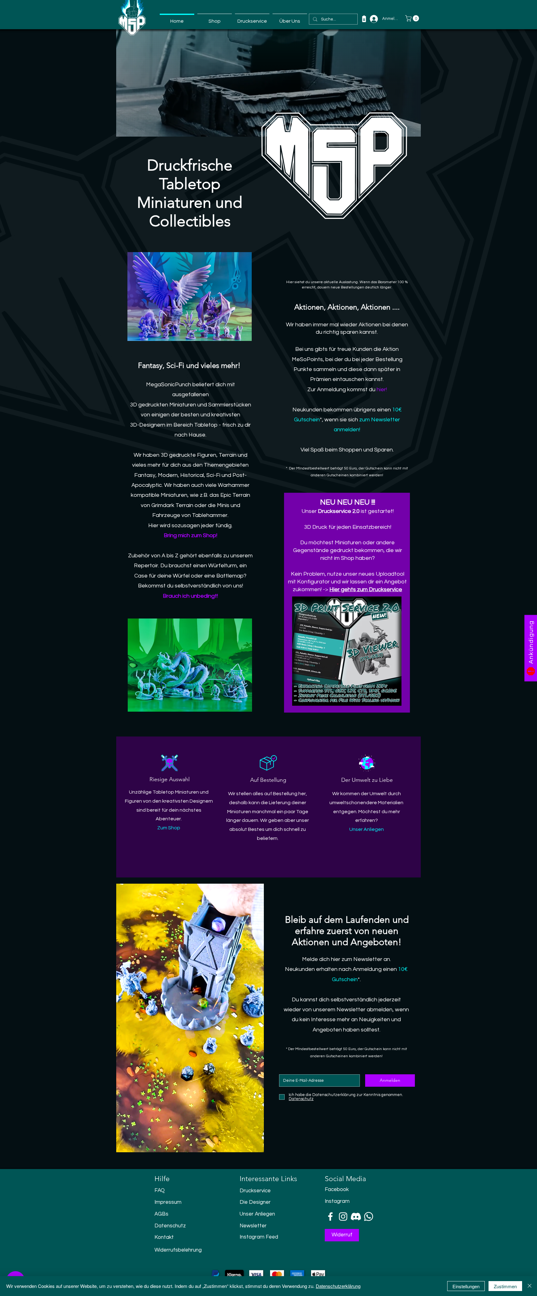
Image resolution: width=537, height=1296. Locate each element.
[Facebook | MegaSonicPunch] (330, 1216)
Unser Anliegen (257, 1214)
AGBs (161, 1214)
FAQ (159, 1190)
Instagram (337, 1201)
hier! (382, 389)
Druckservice (255, 1191)
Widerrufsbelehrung (178, 1250)
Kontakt (164, 1237)
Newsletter (253, 1226)
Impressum (167, 1202)
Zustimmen (505, 1286)
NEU (328, 502)
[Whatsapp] (368, 1216)
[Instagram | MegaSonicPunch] (343, 1216)
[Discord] (355, 1216)
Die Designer (255, 1202)
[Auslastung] (364, 19)
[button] (412, 18)
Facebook (337, 1189)
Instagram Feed (259, 1237)
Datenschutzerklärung (338, 1286)
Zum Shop (168, 827)
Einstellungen (466, 1286)
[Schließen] (529, 1286)
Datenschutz (170, 1226)
